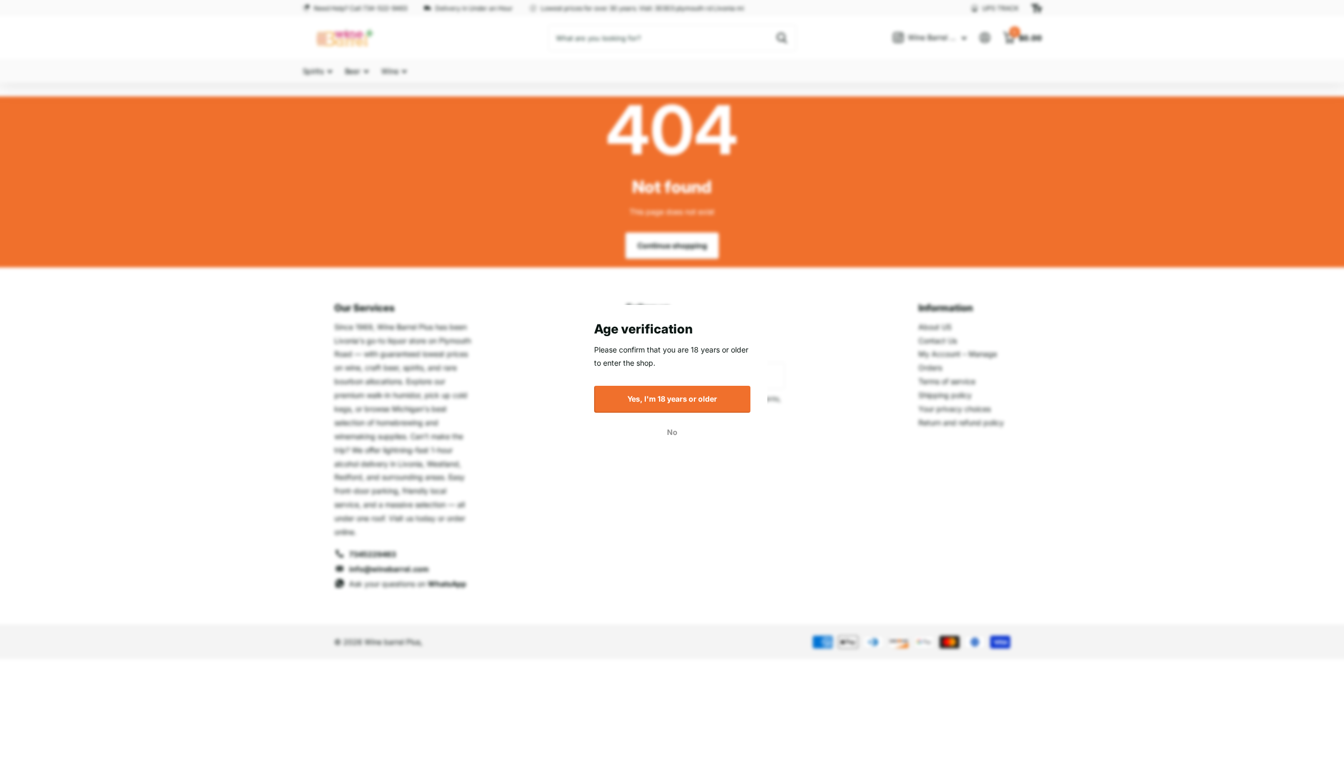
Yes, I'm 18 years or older (672, 398)
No (672, 432)
